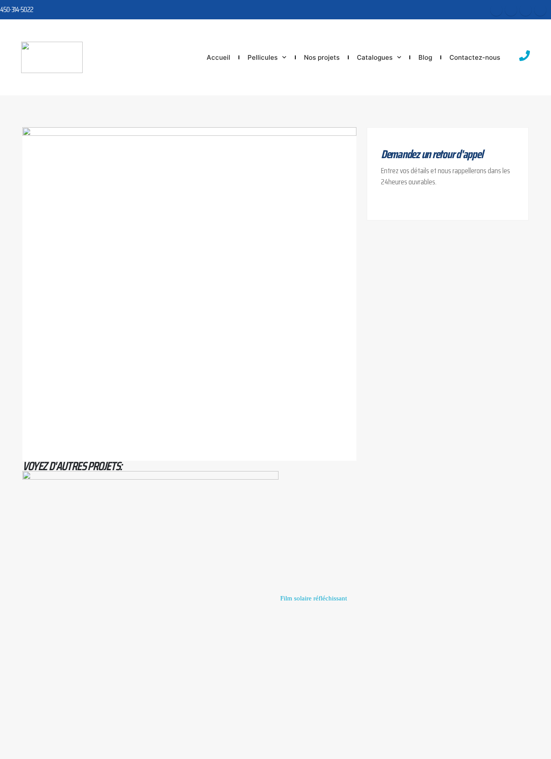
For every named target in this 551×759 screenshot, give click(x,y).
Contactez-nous (474, 57)
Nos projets (322, 57)
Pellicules (263, 57)
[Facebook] (496, 10)
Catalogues (375, 57)
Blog (425, 57)
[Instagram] (526, 10)
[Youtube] (511, 10)
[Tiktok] (540, 10)
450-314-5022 (16, 9)
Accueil (218, 57)
